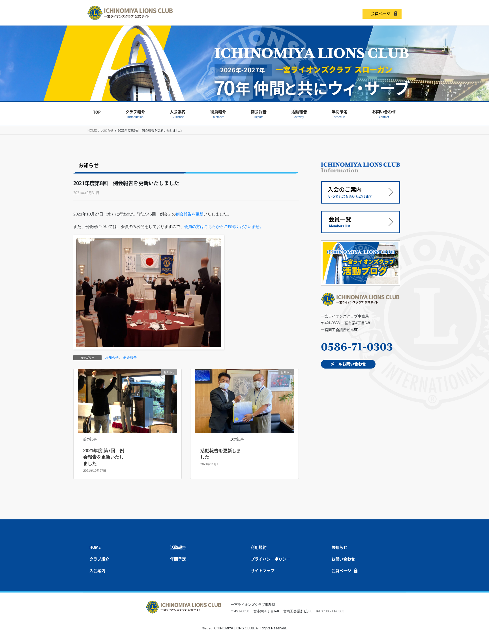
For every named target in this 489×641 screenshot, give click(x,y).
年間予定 (178, 559)
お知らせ (112, 357)
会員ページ (381, 14)
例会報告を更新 (189, 214)
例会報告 (130, 357)
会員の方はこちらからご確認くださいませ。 (223, 226)
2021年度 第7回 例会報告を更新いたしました (103, 457)
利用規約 (259, 547)
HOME (95, 547)
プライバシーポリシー (270, 559)
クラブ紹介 (99, 559)
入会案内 (97, 571)
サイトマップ (262, 571)
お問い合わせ (343, 559)
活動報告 (178, 547)
